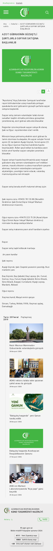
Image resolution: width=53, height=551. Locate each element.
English (19, 3)
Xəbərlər (14, 24)
